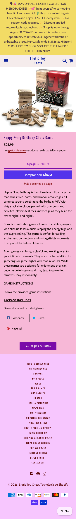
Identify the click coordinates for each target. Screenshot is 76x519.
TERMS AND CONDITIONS (38, 443)
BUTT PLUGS (38, 378)
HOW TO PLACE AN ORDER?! (38, 428)
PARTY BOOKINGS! (38, 433)
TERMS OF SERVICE (38, 452)
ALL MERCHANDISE (38, 368)
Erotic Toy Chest (38, 60)
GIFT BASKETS (38, 393)
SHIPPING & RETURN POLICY (38, 438)
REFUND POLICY (38, 457)
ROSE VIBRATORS (38, 413)
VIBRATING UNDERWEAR (38, 418)
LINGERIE (38, 398)
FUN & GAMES (38, 388)
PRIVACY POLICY (38, 447)
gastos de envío (17, 150)
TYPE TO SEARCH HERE (38, 363)
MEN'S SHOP (38, 408)
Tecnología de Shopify (54, 484)
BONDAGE (38, 373)
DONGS (38, 383)
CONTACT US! (38, 462)
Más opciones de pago (38, 183)
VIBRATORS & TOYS (38, 423)
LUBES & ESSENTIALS (38, 403)
